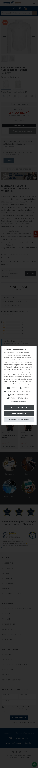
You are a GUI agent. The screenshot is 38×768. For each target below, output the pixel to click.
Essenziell (14, 388)
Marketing (11, 391)
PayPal (13, 398)
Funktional (24, 398)
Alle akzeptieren (19, 407)
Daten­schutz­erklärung (21, 384)
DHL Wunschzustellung (19, 395)
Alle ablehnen (19, 413)
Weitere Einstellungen (19, 401)
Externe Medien (26, 391)
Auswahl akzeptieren (19, 419)
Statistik (26, 388)
